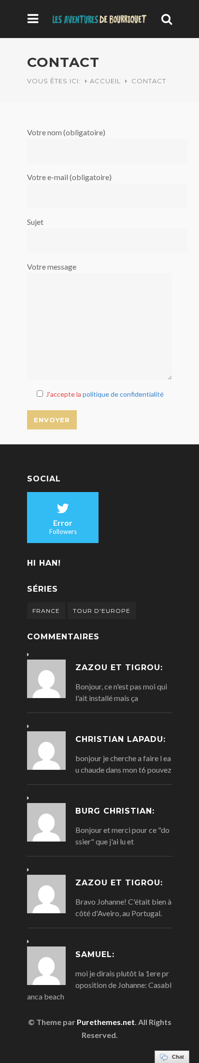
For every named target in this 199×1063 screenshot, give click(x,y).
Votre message (51, 266)
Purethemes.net (106, 1021)
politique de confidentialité (123, 394)
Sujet (35, 221)
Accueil (105, 81)
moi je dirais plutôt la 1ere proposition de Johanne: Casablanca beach (99, 985)
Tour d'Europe (101, 610)
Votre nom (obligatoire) (66, 132)
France (46, 610)
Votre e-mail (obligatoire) (69, 176)
